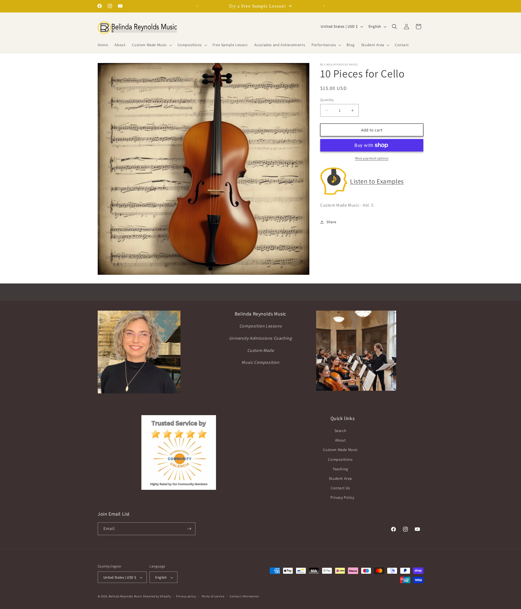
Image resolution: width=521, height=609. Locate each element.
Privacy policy (186, 596)
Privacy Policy (342, 497)
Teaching (340, 468)
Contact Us (340, 487)
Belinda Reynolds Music (125, 596)
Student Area (340, 478)
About (340, 440)
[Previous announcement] (197, 6)
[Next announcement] (324, 6)
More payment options (372, 158)
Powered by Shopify (157, 596)
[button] (151, 45)
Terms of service (213, 596)
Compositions (340, 459)
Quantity (327, 99)
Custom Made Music (340, 449)
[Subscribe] (189, 528)
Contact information (244, 596)
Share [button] (331, 221)
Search (341, 430)
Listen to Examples (377, 181)
